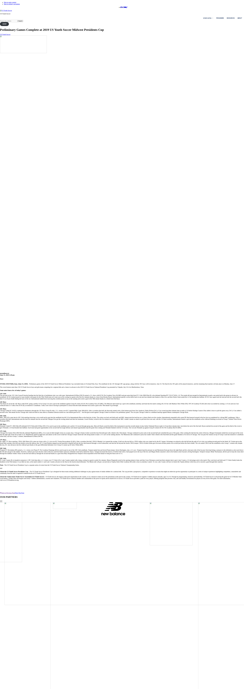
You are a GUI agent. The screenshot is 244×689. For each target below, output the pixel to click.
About (240, 18)
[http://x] (122, 7)
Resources (231, 18)
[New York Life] (171, 545)
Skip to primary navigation (12, 4)
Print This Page (19, 493)
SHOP (4, 24)
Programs (220, 18)
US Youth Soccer (5, 34)
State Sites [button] (207, 18)
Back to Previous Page (8, 493)
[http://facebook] (120, 7)
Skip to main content (10, 2)
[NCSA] (65, 508)
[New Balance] (113, 515)
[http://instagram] (123, 7)
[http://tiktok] (126, 7)
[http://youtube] (125, 7)
